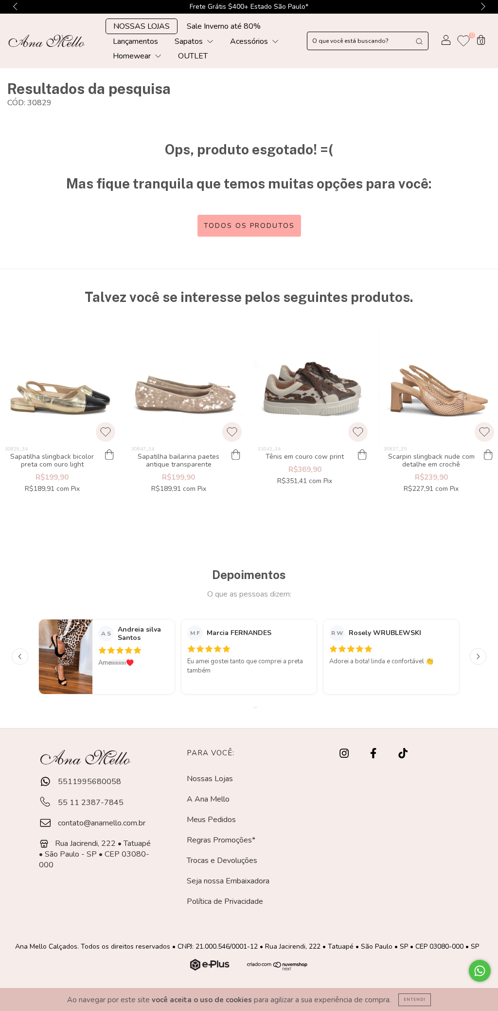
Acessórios (250, 41)
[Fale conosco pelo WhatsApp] (480, 971)
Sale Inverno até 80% (224, 26)
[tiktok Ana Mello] (403, 753)
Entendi (415, 999)
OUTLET (193, 56)
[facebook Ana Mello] (374, 753)
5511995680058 (88, 781)
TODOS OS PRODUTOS (249, 225)
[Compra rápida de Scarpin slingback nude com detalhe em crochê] (488, 455)
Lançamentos (135, 41)
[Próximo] (478, 656)
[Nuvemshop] (210, 968)
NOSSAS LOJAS (141, 26)
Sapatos (190, 41)
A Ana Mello (208, 799)
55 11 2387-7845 (90, 802)
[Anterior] (20, 656)
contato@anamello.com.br (101, 823)
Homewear (133, 56)
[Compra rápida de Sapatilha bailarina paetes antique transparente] (236, 455)
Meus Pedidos (211, 819)
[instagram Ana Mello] (345, 753)
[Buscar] (419, 41)
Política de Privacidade (225, 901)
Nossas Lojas (210, 778)
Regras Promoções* (221, 840)
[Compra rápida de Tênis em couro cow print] (362, 455)
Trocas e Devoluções (222, 860)
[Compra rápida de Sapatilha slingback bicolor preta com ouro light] (109, 455)
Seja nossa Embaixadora (228, 881)
